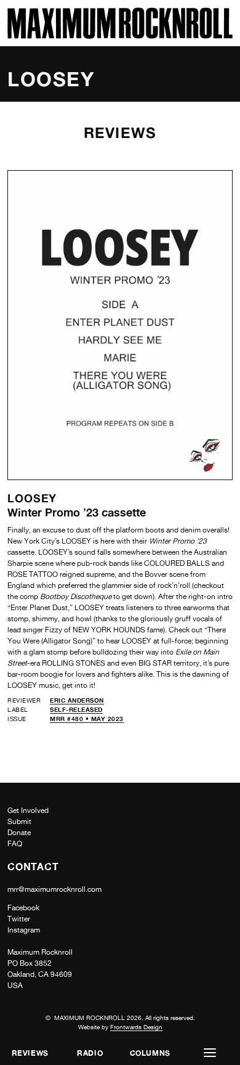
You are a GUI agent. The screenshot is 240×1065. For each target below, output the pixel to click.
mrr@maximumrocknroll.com (54, 889)
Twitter (18, 919)
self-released (76, 709)
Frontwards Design (136, 1026)
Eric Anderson (77, 700)
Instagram (23, 930)
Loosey (32, 498)
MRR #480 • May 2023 (87, 718)
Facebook (23, 908)
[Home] (120, 35)
